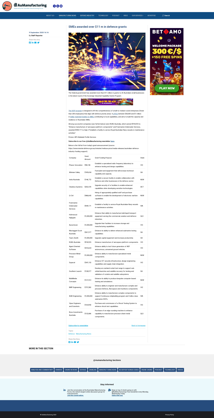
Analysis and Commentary (42, 370)
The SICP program (75, 111)
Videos (180, 370)
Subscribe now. (117, 395)
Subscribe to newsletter (78, 326)
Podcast (158, 370)
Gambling (93, 370)
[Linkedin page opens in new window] (57, 6)
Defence (72, 334)
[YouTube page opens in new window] (61, 6)
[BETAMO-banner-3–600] (166, 95)
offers (115, 114)
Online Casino (146, 370)
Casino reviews (71, 370)
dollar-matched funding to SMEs (82, 117)
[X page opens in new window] (54, 6)
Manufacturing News (84, 334)
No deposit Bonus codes (129, 370)
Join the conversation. (75, 395)
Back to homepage (138, 326)
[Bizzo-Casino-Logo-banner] (107, 105)
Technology (170, 370)
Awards (59, 370)
